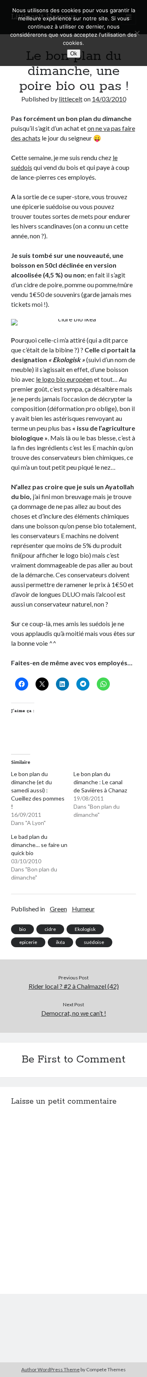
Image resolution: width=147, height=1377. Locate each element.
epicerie (28, 942)
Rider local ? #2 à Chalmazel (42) (74, 986)
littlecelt (70, 99)
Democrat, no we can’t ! (73, 1013)
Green (58, 909)
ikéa (60, 942)
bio (22, 929)
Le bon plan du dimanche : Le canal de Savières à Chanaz (100, 782)
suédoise (94, 942)
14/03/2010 (109, 99)
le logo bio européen (64, 379)
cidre (50, 929)
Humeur (83, 909)
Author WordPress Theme (50, 1369)
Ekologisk (85, 929)
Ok (73, 54)
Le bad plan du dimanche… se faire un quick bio (39, 844)
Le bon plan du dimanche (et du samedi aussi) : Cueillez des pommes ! (38, 790)
